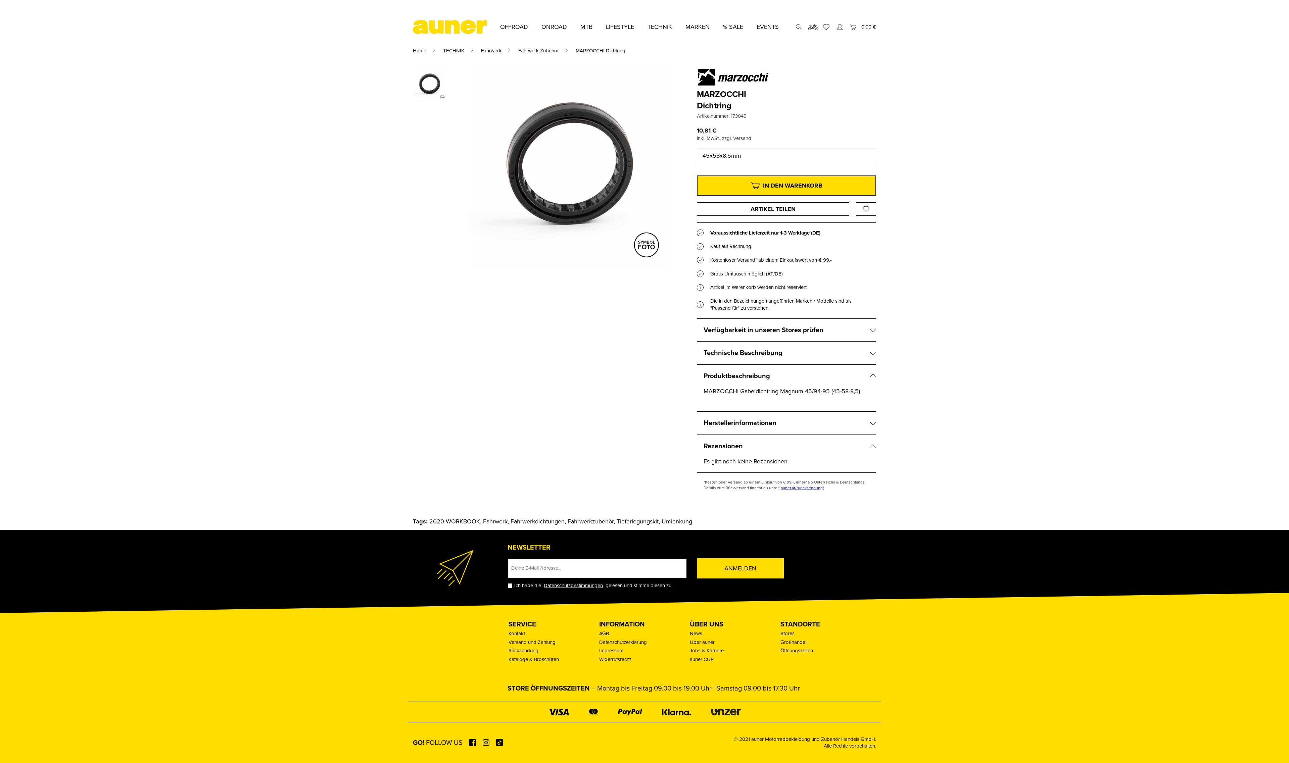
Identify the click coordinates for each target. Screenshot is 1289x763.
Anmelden (740, 568)
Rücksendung (523, 650)
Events (768, 26)
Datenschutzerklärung (623, 642)
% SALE (733, 26)
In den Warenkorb (792, 185)
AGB (604, 633)
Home (419, 50)
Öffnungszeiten (796, 650)
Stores (787, 633)
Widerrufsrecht (615, 659)
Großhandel (793, 642)
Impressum (611, 650)
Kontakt (517, 633)
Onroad (554, 26)
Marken (697, 26)
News (696, 633)
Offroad (514, 26)
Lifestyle (620, 26)
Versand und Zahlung (532, 642)
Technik (660, 26)
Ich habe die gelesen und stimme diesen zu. (593, 585)
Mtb (586, 26)
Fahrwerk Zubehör (538, 50)
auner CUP (702, 659)
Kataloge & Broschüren (534, 659)
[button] (15, 748)
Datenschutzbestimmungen (573, 585)
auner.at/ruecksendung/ (802, 488)
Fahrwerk (491, 50)
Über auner (702, 642)
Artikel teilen (773, 209)
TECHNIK (453, 50)
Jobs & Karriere (707, 650)
